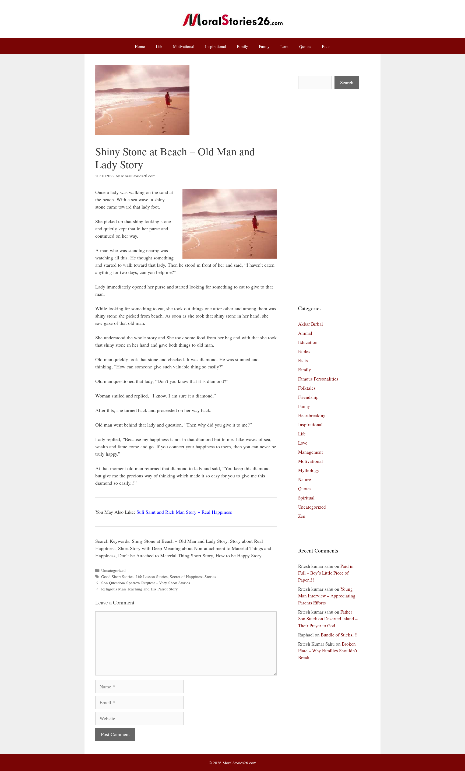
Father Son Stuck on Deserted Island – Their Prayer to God (328, 619)
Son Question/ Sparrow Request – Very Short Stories (145, 582)
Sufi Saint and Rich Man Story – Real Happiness (184, 512)
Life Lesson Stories (152, 576)
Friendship (308, 397)
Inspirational (215, 46)
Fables (304, 351)
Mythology (308, 470)
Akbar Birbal (310, 324)
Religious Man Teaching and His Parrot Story (139, 589)
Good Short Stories (117, 576)
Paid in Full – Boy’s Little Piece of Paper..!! (326, 573)
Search (346, 82)
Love (284, 46)
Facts (326, 46)
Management (310, 452)
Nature (304, 479)
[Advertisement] (328, 196)
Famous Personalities (318, 379)
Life (159, 46)
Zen (301, 516)
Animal (305, 333)
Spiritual (306, 498)
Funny (264, 46)
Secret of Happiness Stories (193, 576)
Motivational (183, 46)
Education (308, 342)
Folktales (307, 388)
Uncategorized (113, 570)
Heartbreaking (312, 415)
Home (140, 46)
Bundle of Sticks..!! (339, 635)
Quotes (305, 46)
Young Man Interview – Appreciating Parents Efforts (326, 596)
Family (242, 46)
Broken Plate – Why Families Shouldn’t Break (327, 651)
